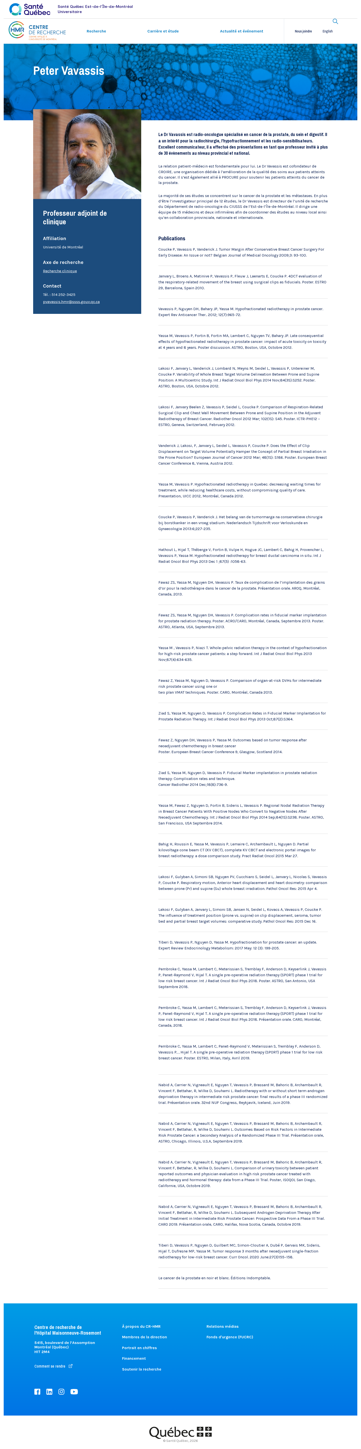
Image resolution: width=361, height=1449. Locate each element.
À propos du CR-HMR (141, 1326)
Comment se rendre (50, 1366)
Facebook (37, 1392)
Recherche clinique (60, 271)
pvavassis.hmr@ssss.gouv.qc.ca (71, 301)
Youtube (74, 1391)
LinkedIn (49, 1392)
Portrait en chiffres (139, 1347)
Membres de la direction (144, 1337)
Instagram (61, 1392)
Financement (134, 1358)
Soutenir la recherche (141, 1369)
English (328, 31)
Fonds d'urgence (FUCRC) (230, 1337)
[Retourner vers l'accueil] (37, 30)
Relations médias (223, 1326)
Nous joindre (303, 31)
